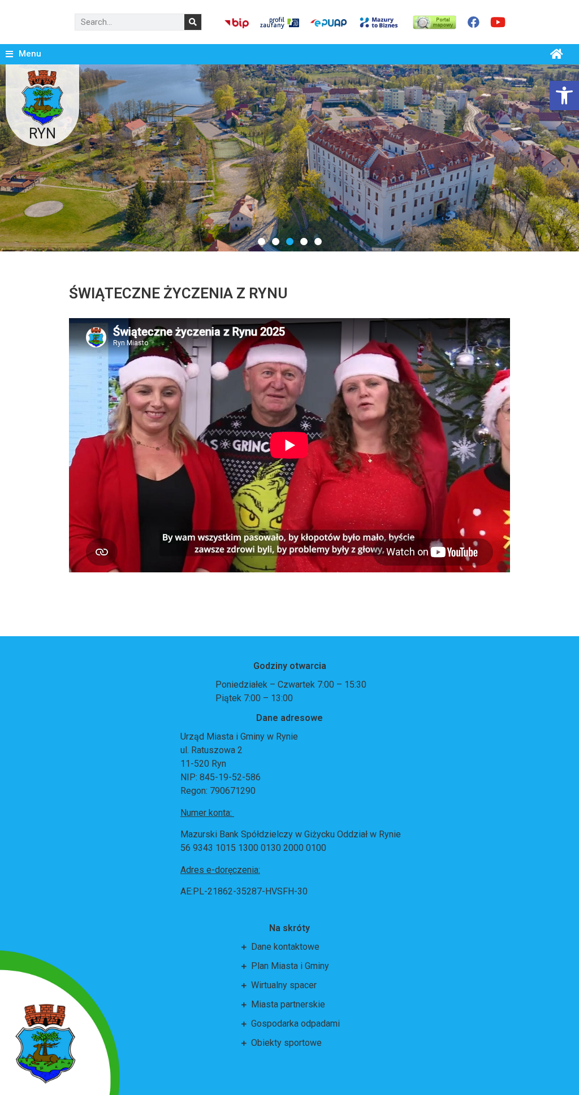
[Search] (192, 22)
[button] (261, 241)
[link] (564, 95)
